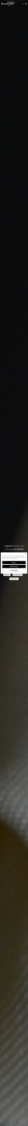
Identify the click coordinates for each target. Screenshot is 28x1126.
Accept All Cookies (14, 566)
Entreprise (14, 578)
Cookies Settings (14, 570)
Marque (7, 574)
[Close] (25, 554)
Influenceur (17, 574)
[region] (14, 563)
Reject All (14, 562)
